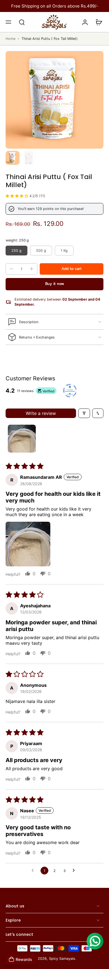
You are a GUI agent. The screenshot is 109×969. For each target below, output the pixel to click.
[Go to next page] (75, 870)
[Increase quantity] (31, 268)
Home (10, 39)
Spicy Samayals (62, 959)
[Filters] (84, 413)
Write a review (41, 413)
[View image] (13, 158)
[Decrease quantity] (11, 268)
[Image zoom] (54, 100)
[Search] (22, 22)
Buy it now (54, 283)
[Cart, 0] (97, 22)
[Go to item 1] (22, 439)
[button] (8, 22)
